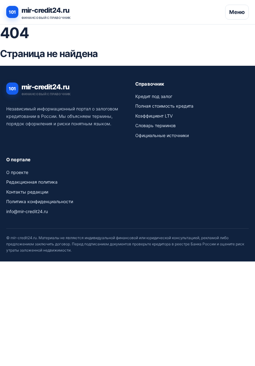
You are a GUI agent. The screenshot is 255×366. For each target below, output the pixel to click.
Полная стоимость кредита (164, 106)
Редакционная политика (32, 182)
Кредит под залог (153, 96)
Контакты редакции (27, 191)
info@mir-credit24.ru (27, 211)
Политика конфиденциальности (39, 201)
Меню (237, 12)
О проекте (17, 172)
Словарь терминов (155, 125)
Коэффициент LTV (154, 115)
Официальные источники (162, 135)
